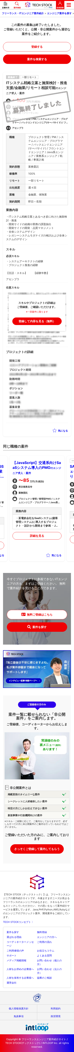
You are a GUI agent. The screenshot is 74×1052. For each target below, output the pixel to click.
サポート (12, 955)
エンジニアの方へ (47, 937)
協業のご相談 (44, 977)
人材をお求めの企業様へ (20, 969)
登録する (37, 46)
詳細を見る (37, 536)
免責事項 (19, 1016)
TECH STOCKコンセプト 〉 (18, 921)
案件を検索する (37, 59)
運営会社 (12, 982)
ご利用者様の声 (15, 950)
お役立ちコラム (45, 950)
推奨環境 (56, 1016)
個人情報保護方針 (18, 1008)
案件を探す (39, 627)
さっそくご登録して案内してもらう (37, 849)
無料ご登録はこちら (40, 614)
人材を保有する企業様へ (20, 977)
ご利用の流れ (44, 941)
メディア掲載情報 (16, 960)
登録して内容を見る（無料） (37, 321)
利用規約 (56, 1008)
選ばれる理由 (14, 937)
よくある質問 (44, 955)
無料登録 (42, 932)
